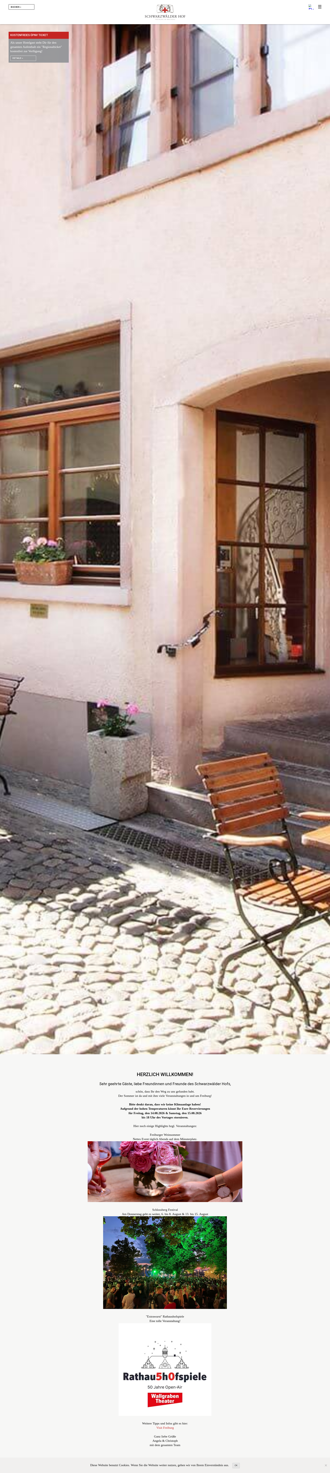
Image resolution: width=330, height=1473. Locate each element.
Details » (18, 58)
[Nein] (325, 1465)
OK (236, 1465)
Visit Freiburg (165, 1427)
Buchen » (16, 7)
